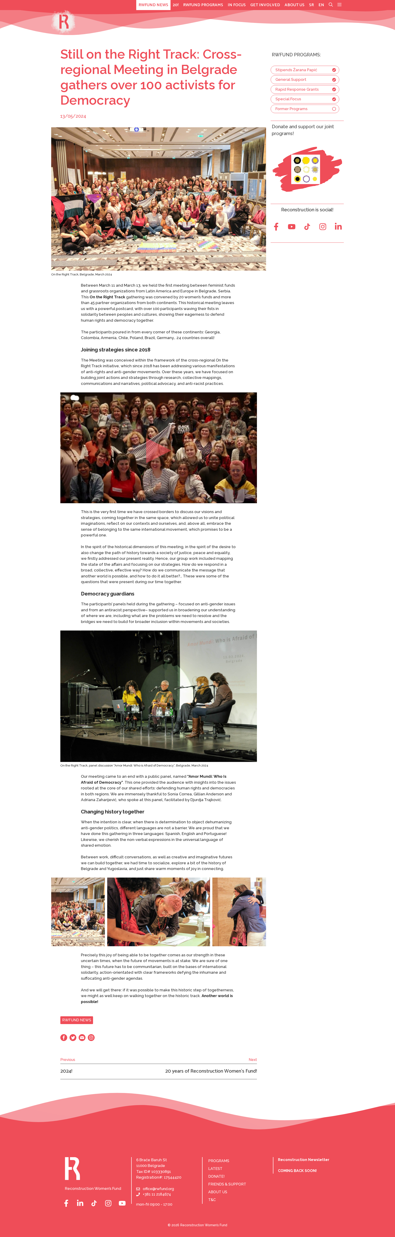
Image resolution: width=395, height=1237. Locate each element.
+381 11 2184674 (157, 1194)
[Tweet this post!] (72, 1039)
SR (311, 5)
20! (176, 5)
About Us (294, 5)
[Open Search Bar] (330, 5)
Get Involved (265, 5)
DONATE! (216, 1176)
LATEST (215, 1168)
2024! (66, 1071)
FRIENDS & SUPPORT (227, 1184)
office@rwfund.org (158, 1189)
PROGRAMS (218, 1161)
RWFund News (153, 5)
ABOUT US (217, 1192)
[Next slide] (262, 912)
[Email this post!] (82, 1039)
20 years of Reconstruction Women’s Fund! (211, 1071)
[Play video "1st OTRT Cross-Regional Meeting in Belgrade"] (158, 447)
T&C (212, 1200)
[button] (339, 5)
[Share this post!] (63, 1039)
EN (321, 5)
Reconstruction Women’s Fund (203, 1225)
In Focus (237, 5)
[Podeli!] (91, 1039)
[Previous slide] (54, 912)
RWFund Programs (203, 5)
